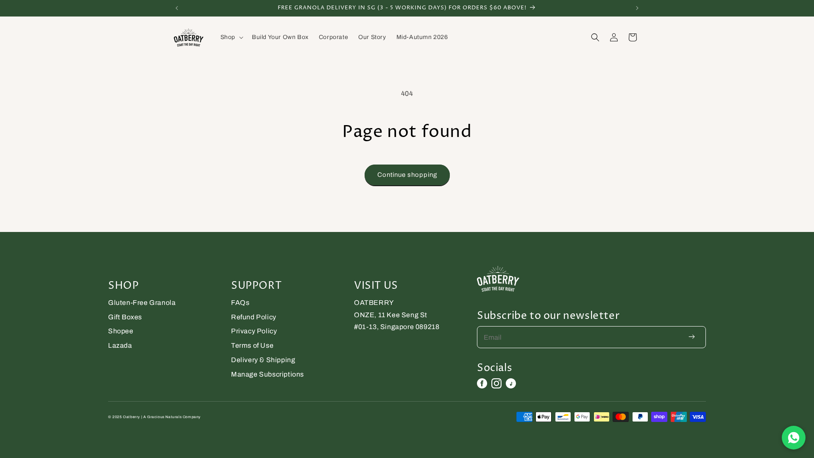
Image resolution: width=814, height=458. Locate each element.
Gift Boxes (125, 317)
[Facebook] (482, 383)
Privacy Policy (254, 331)
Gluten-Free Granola (142, 302)
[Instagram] (496, 383)
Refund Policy (253, 317)
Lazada (120, 345)
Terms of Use (252, 345)
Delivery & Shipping (263, 359)
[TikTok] (511, 383)
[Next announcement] (637, 8)
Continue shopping (407, 174)
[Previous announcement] (176, 8)
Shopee (121, 331)
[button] (231, 37)
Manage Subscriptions (267, 374)
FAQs (240, 302)
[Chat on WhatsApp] (794, 438)
